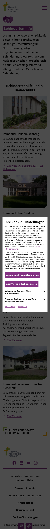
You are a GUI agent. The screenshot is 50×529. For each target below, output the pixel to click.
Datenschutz (10, 307)
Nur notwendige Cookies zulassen (22, 275)
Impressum (22, 307)
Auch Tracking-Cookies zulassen (21, 283)
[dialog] (25, 264)
